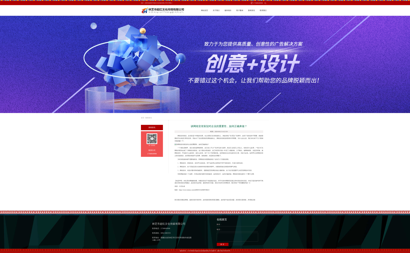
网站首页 (204, 10)
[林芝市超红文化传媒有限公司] (163, 10)
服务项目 (228, 10)
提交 (222, 244)
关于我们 (216, 10)
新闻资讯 (251, 10)
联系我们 (263, 10)
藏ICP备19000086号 (223, 251)
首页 (142, 118)
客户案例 (239, 10)
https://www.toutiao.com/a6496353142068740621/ (194, 190)
